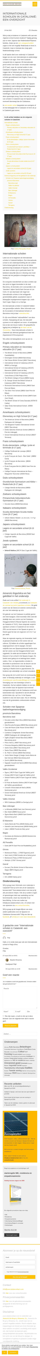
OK (4, 1352)
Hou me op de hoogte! (20, 1277)
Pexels (29, 249)
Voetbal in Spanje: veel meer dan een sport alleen (19, 1092)
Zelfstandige (7, 1075)
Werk (14, 1073)
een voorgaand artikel (25, 43)
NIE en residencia (19, 1060)
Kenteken (6, 1058)
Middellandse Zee (8, 1060)
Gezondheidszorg (15, 1056)
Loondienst (25, 1058)
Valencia (24, 1070)
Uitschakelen (13, 1352)
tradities (28, 1068)
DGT (26, 1052)
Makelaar (31, 1058)
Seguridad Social (15, 1065)
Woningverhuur (31, 1073)
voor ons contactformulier (16, 1293)
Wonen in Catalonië (22, 1073)
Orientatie (24, 1063)
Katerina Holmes (20, 588)
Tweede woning (15, 1071)
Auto (11, 1047)
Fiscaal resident (17, 1054)
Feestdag (8, 1054)
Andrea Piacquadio (20, 249)
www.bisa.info (24, 313)
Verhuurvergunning (31, 1070)
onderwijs (32, 1060)
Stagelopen (24, 1065)
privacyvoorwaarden (23, 1272)
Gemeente (28, 1054)
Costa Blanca (20, 1049)
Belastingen (25, 1047)
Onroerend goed (12, 1063)
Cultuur (21, 1051)
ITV (34, 1056)
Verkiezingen (8, 1073)
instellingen (29, 1056)
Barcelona (16, 1047)
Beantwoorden (33, 955)
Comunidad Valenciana (10, 1049)
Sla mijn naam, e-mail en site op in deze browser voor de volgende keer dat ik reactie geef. (18, 1018)
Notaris (27, 1060)
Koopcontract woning (16, 1058)
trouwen (6, 1070)
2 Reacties (33, 30)
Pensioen (30, 1063)
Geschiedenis (7, 1056)
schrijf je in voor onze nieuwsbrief (23, 917)
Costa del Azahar (14, 1051)
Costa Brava (28, 1049)
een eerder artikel (11, 105)
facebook (6, 917)
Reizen (6, 1065)
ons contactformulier (22, 905)
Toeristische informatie (14, 1068)
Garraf (24, 1054)
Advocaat (6, 1047)
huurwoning (23, 1056)
